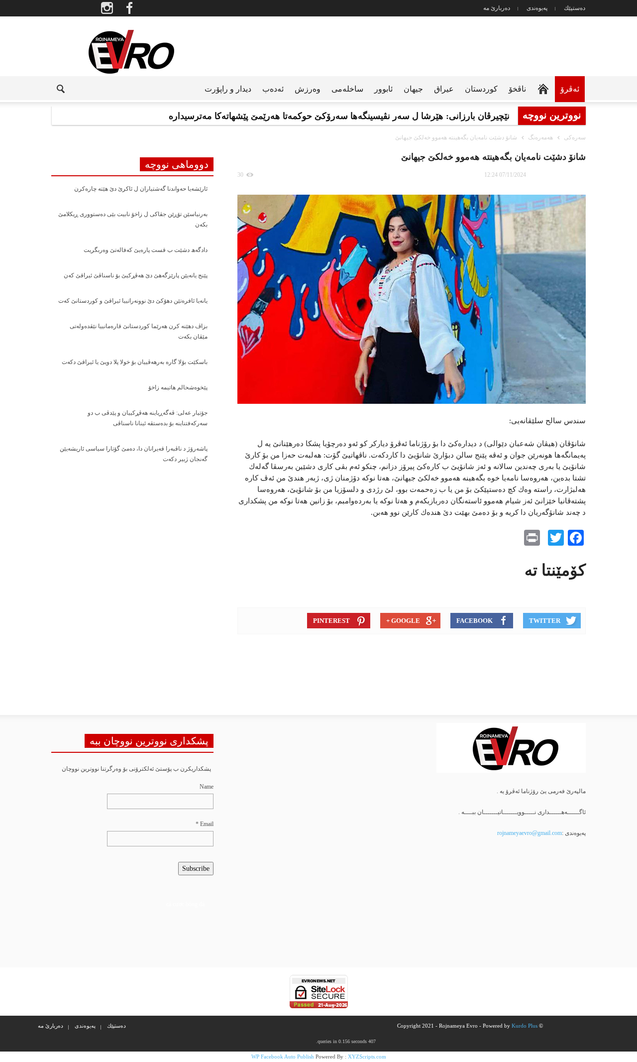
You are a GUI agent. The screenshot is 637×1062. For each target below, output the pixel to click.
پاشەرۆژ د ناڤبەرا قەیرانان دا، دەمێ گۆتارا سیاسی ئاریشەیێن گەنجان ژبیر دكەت (134, 454)
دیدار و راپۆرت (228, 89)
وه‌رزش (307, 89)
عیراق (444, 89)
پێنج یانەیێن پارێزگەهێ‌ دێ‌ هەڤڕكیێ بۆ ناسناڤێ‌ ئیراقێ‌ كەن (136, 275)
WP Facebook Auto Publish (282, 1057)
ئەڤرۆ (569, 89)
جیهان (413, 89)
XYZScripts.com (367, 1057)
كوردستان (481, 89)
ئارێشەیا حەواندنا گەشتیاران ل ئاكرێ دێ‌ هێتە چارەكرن (141, 188)
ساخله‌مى (347, 89)
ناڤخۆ (517, 89)
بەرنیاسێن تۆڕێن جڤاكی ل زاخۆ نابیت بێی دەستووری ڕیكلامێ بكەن (133, 219)
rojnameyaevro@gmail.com (529, 832)
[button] (53, 88)
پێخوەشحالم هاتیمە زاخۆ (178, 387)
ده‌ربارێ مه (496, 7)
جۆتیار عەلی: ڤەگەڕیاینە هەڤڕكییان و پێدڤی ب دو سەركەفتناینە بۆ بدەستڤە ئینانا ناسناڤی (148, 418)
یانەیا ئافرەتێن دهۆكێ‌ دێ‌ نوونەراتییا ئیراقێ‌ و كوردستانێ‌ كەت (133, 300)
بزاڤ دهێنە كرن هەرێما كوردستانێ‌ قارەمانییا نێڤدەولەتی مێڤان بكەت (139, 331)
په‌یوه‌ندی (537, 7)
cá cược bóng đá (185, 904)
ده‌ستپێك (574, 7)
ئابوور (383, 89)
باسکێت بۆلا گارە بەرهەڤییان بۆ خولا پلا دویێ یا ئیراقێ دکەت (135, 361)
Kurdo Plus (524, 1026)
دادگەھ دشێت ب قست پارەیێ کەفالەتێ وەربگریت (146, 249)
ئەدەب (273, 89)
